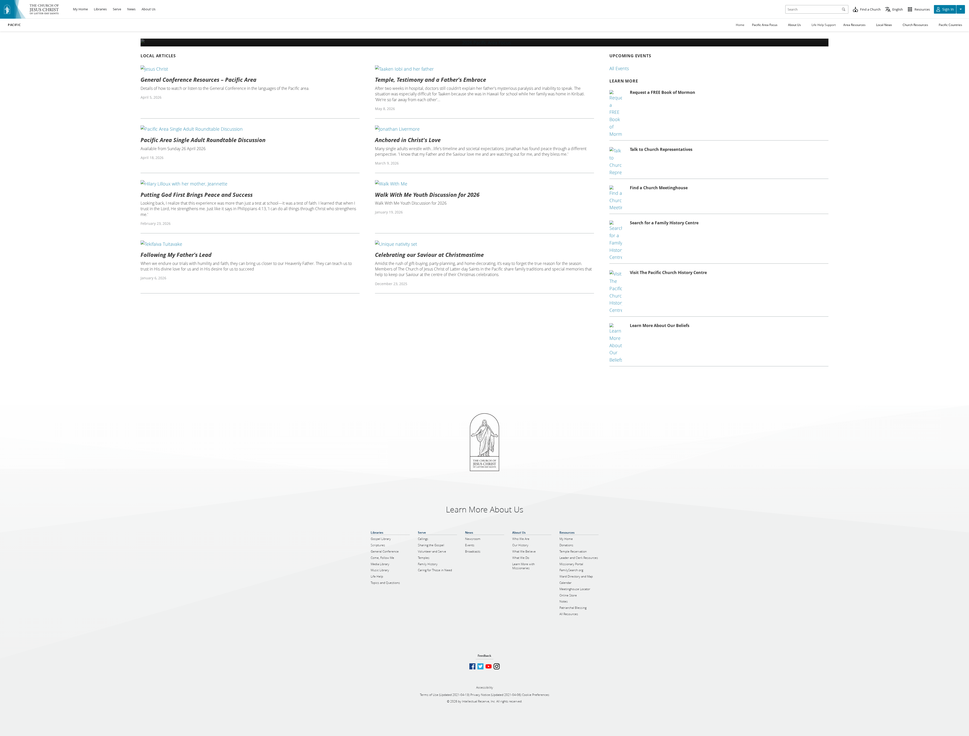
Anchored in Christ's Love (408, 140)
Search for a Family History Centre (664, 223)
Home (740, 25)
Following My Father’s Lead (176, 254)
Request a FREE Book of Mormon (662, 92)
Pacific (14, 25)
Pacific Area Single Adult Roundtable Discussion (203, 140)
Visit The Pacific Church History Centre (668, 272)
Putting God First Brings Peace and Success (197, 194)
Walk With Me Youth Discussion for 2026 (427, 194)
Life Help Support (824, 25)
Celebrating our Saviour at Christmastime (429, 254)
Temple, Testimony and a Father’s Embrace (430, 79)
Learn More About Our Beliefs (659, 325)
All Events (619, 68)
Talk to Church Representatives (661, 149)
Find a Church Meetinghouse (659, 187)
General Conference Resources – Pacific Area (198, 79)
